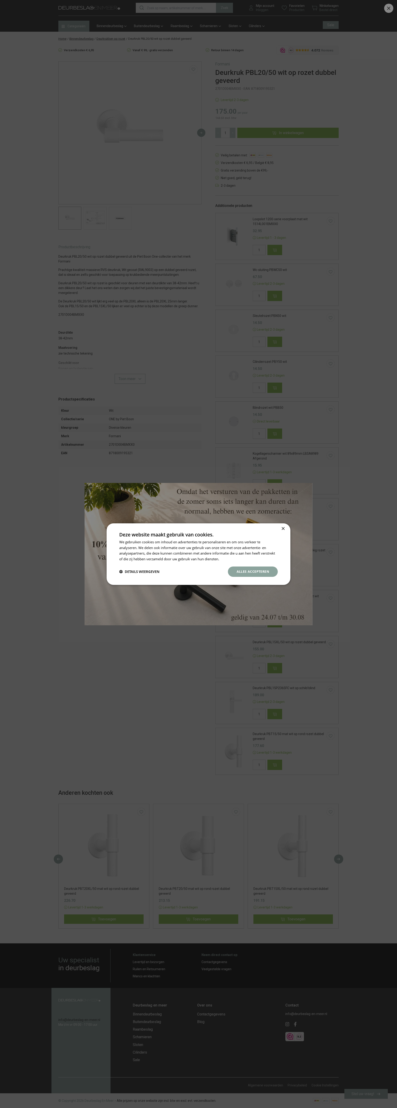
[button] (139, 571)
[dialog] (198, 554)
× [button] (283, 528)
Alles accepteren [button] (253, 571)
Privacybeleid (230, 559)
